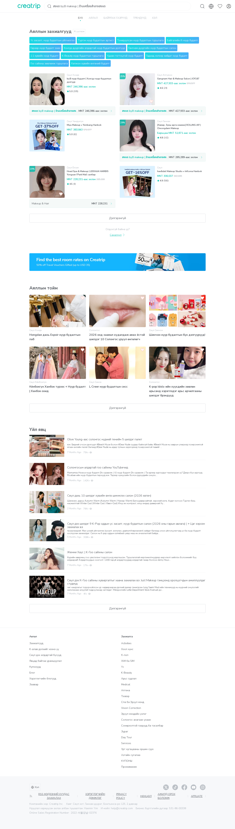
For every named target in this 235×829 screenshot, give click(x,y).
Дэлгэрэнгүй (117, 218)
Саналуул (116, 235)
